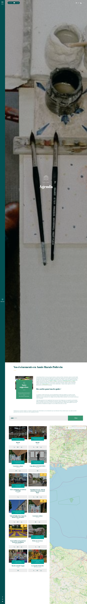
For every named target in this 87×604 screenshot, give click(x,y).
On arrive (17, 2)
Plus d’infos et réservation (24, 396)
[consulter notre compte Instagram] (2, 599)
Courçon (74, 380)
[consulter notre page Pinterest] (2, 601)
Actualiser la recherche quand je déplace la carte (77, 427)
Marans (55, 380)
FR (82, 5)
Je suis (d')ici (10, 2)
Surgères (51, 380)
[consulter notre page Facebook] (2, 597)
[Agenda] (76, 3)
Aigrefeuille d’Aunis (67, 380)
